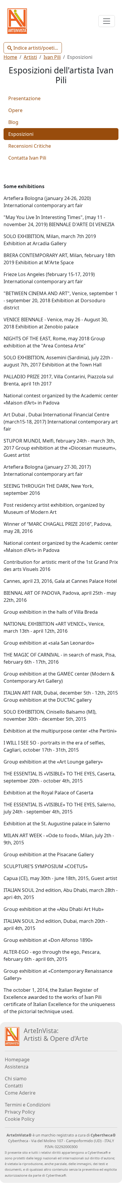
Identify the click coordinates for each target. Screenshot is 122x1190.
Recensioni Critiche (29, 146)
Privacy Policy (20, 1112)
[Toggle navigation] (106, 21)
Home (10, 57)
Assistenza (16, 1066)
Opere (15, 110)
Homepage (17, 1059)
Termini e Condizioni (27, 1104)
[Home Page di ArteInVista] (12, 1036)
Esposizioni (20, 134)
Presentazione (24, 98)
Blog (13, 122)
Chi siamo (16, 1078)
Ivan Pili (52, 57)
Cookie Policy (19, 1119)
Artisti (30, 57)
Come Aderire (20, 1093)
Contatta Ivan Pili (27, 158)
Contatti (14, 1085)
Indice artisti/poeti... (35, 48)
